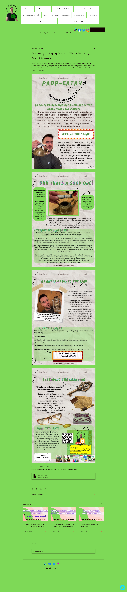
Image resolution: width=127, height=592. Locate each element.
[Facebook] (79, 30)
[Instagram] (88, 30)
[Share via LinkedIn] (41, 489)
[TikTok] (75, 30)
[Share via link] (45, 489)
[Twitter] (83, 30)
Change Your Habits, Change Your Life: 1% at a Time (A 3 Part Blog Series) (35, 525)
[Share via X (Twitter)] (36, 489)
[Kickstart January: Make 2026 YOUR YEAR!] (91, 514)
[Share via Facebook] (32, 489)
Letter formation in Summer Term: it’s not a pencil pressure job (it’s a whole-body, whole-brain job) (63, 525)
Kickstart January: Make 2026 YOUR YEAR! (90, 525)
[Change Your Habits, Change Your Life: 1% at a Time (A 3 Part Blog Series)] (35, 514)
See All (102, 504)
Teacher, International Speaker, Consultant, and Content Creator (50, 33)
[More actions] (94, 48)
